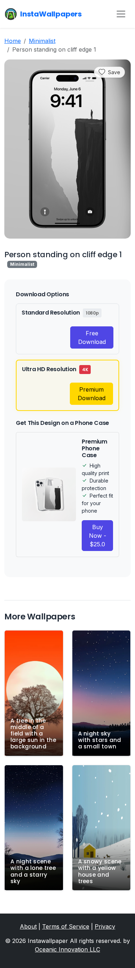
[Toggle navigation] (121, 14)
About (28, 926)
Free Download (92, 337)
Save (114, 72)
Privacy (105, 926)
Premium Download (91, 394)
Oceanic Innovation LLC (67, 949)
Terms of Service (65, 926)
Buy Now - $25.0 (97, 535)
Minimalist (42, 40)
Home (12, 40)
